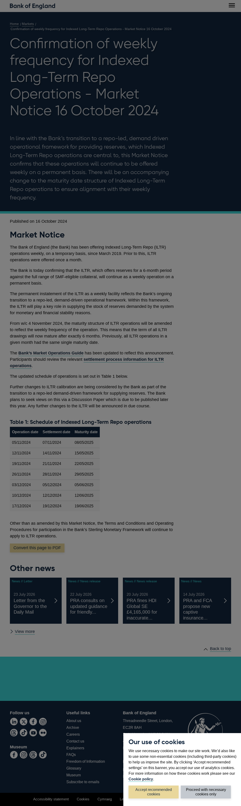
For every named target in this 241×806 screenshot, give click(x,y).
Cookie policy (141, 779)
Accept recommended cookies (153, 791)
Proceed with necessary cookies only (206, 791)
